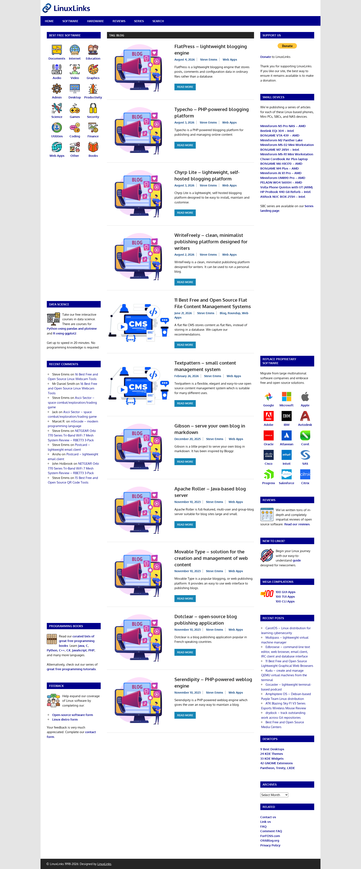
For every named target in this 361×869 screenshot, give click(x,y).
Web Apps (230, 59)
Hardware (95, 21)
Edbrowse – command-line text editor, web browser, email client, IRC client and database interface (285, 651)
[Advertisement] (74, 232)
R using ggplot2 (64, 333)
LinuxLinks (104, 864)
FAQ (263, 826)
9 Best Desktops (272, 749)
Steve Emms (208, 59)
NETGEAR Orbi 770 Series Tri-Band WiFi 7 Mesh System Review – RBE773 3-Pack (72, 435)
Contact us (268, 817)
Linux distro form (65, 719)
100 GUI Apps (285, 592)
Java (81, 646)
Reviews (119, 21)
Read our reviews (297, 524)
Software (70, 21)
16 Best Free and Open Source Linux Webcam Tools (72, 388)
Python (52, 650)
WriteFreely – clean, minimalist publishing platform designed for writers (211, 241)
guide (297, 560)
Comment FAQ (271, 831)
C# (68, 650)
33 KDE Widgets (271, 759)
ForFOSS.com (270, 836)
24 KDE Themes (271, 754)
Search (158, 21)
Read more (185, 86)
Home (49, 21)
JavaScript (79, 650)
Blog (223, 313)
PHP (91, 650)
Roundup (234, 313)
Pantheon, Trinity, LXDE (277, 768)
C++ (62, 650)
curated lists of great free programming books (76, 641)
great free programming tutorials (71, 669)
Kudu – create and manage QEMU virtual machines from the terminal (284, 675)
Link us (265, 822)
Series (139, 21)
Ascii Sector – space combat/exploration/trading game (72, 402)
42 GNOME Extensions (276, 763)
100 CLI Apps (285, 601)
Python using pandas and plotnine (72, 329)
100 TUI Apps (285, 596)
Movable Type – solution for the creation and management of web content (211, 558)
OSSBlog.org (269, 840)
